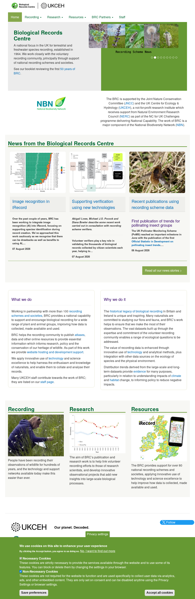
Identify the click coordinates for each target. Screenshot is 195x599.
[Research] (97, 433)
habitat (114, 380)
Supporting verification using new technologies (93, 204)
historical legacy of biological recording (135, 311)
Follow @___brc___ (170, 524)
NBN (180, 125)
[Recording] (36, 435)
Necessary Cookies (37, 558)
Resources (76, 17)
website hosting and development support (55, 352)
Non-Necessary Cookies (40, 571)
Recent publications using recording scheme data (155, 204)
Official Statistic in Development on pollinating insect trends (152, 243)
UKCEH (124, 107)
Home (15, 17)
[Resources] (159, 437)
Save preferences (33, 592)
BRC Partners (101, 17)
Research (54, 17)
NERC (124, 116)
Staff (122, 17)
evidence (139, 371)
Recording (32, 17)
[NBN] (51, 103)
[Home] (41, 6)
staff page (47, 382)
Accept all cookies (159, 592)
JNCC (129, 103)
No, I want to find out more (97, 551)
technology (56, 358)
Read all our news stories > (163, 270)
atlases (80, 335)
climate (176, 376)
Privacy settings (97, 534)
